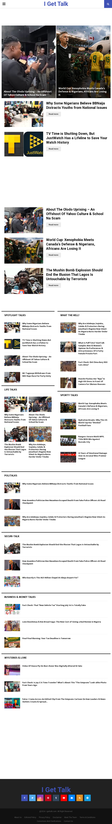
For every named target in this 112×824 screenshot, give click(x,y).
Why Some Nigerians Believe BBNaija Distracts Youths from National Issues (36, 326)
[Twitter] (32, 798)
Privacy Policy (44, 817)
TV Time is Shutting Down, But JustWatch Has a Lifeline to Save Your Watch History (76, 138)
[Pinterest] (48, 798)
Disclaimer (57, 817)
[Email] (72, 798)
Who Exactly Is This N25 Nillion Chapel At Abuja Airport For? (50, 577)
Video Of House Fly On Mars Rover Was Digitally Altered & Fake (52, 666)
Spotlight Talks (15, 315)
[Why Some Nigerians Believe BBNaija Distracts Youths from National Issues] (23, 114)
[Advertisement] (56, 182)
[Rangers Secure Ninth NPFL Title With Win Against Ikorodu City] (68, 440)
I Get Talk (56, 3)
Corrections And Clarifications (49, 821)
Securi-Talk (11, 536)
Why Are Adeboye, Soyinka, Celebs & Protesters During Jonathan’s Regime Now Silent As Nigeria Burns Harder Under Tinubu (40, 450)
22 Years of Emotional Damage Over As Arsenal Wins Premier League (92, 455)
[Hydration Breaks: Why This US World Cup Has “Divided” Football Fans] (68, 424)
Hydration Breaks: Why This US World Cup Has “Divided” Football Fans (92, 422)
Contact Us (68, 821)
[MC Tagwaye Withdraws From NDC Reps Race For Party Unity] (12, 377)
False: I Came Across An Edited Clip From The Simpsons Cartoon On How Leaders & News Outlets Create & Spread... (64, 700)
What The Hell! (69, 315)
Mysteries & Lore (15, 658)
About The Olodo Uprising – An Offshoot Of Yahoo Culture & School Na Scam (28, 93)
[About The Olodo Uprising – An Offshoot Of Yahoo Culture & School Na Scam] (23, 220)
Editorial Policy (30, 817)
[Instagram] (40, 798)
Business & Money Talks (20, 597)
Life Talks (10, 390)
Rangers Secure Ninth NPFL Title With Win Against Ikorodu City (91, 439)
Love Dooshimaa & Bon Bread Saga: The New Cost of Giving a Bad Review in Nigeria (61, 622)
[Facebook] (24, 798)
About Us (18, 817)
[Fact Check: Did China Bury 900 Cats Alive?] (68, 366)
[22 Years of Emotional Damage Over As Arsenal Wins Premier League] (68, 457)
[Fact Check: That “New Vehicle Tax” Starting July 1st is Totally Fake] (12, 609)
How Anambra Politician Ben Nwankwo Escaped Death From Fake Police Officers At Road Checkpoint (63, 502)
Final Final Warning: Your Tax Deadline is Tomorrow (46, 638)
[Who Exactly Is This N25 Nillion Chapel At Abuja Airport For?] (12, 581)
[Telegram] (87, 798)
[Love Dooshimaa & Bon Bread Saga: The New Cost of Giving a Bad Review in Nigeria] (12, 626)
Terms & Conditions (87, 817)
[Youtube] (64, 798)
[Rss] (79, 798)
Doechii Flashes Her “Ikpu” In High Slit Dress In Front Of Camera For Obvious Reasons (91, 381)
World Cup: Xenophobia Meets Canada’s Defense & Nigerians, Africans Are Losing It (82, 91)
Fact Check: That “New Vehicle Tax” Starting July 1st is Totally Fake (54, 605)
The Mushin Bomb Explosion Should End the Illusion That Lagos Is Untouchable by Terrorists (74, 274)
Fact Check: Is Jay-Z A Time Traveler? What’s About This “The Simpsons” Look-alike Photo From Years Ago (64, 684)
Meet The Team (70, 817)
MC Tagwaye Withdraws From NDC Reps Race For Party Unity (36, 375)
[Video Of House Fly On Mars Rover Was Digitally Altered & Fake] (12, 670)
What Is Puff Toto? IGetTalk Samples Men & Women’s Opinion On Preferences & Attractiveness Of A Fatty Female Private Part (91, 348)
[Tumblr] (56, 798)
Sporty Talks (69, 395)
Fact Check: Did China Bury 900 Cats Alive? (92, 364)
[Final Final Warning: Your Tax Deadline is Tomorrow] (12, 642)
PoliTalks (10, 475)
